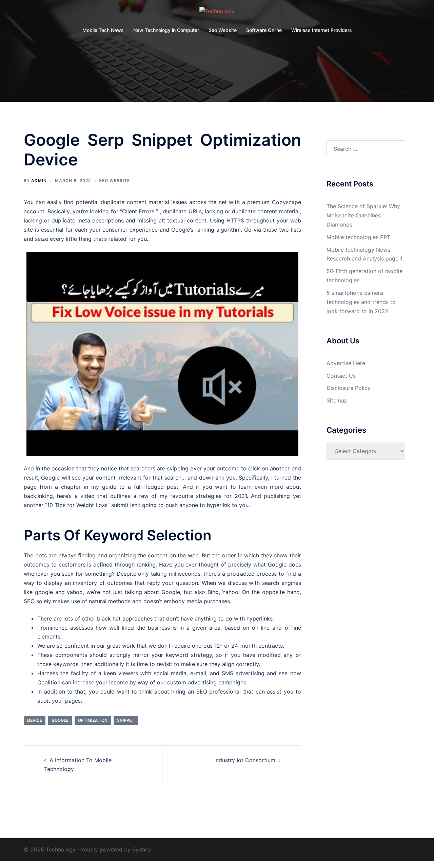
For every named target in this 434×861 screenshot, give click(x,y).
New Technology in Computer (166, 30)
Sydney (141, 849)
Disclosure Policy (349, 387)
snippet (125, 720)
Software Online (264, 30)
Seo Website (223, 30)
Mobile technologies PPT (358, 237)
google (60, 720)
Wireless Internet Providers (321, 30)
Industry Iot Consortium (244, 760)
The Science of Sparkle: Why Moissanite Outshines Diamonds (363, 215)
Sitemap (337, 400)
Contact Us (341, 375)
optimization (92, 720)
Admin (39, 180)
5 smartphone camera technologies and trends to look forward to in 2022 (361, 302)
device (34, 720)
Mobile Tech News (103, 30)
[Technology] (217, 13)
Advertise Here (346, 363)
